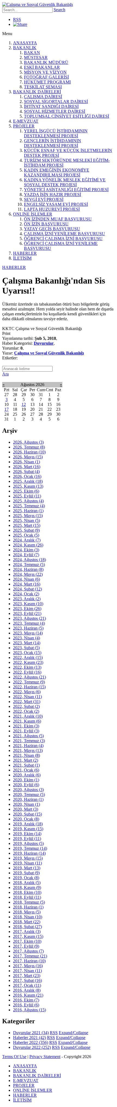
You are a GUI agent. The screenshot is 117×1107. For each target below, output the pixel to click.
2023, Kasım (28, 603)
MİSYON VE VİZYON (45, 72)
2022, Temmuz (29, 682)
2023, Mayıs (28, 633)
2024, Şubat (27, 589)
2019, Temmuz (30, 848)
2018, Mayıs (27, 912)
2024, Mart (26, 584)
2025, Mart (26, 525)
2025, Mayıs (28, 515)
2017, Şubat (27, 980)
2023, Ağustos (29, 618)
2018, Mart (26, 921)
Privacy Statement (44, 1056)
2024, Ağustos (29, 559)
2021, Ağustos (28, 735)
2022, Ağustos (29, 677)
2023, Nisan (26, 638)
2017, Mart (26, 975)
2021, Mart (25, 760)
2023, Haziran (28, 628)
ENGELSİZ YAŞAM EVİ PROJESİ (56, 204)
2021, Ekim (26, 726)
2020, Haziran (28, 799)
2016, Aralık (27, 990)
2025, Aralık (28, 481)
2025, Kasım (28, 486)
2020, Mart (25, 809)
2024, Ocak (26, 594)
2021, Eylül (26, 731)
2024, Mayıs (28, 574)
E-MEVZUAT (25, 121)
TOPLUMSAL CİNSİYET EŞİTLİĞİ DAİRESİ (66, 116)
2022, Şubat (26, 706)
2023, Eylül (27, 613)
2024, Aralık (27, 540)
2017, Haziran (29, 961)
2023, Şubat (26, 647)
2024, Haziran (28, 569)
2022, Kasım (28, 662)
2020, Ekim (26, 780)
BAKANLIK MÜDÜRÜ (46, 62)
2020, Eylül (26, 784)
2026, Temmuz (29, 447)
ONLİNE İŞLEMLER (32, 214)
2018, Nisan (27, 917)
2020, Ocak (26, 819)
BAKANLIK (24, 47)
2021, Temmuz (29, 740)
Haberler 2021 (29, 1037)
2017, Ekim (27, 941)
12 (23, 404)
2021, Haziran (28, 745)
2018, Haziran (28, 907)
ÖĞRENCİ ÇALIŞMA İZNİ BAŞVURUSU (63, 238)
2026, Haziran (29, 452)
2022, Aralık (28, 657)
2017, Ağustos (28, 951)
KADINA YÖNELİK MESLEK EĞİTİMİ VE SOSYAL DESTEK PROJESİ (65, 182)
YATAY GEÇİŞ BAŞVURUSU (52, 228)
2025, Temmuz (29, 505)
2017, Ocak (27, 985)
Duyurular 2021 (31, 1032)
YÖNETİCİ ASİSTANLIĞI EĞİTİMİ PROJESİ (66, 189)
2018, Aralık (27, 882)
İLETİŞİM (22, 258)
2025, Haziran (28, 510)
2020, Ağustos (28, 789)
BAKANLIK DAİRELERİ (37, 91)
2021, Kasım (27, 721)
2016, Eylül (26, 1005)
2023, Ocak (27, 652)
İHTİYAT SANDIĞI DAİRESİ (51, 106)
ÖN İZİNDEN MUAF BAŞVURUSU (58, 219)
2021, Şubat (26, 765)
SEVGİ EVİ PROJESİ (43, 199)
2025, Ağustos (28, 501)
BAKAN (32, 52)
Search (59, 9)
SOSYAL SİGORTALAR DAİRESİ (56, 101)
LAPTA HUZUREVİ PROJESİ (52, 209)
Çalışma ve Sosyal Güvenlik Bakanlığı (49, 353)
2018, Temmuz (29, 902)
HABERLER (25, 253)
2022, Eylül (27, 672)
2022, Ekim (27, 667)
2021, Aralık (28, 716)
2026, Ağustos (28, 442)
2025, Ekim (26, 491)
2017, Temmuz (30, 956)
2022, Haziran (29, 687)
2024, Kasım (28, 545)
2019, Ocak (26, 877)
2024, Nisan (26, 579)
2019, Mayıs (28, 858)
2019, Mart (26, 868)
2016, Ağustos (29, 1010)
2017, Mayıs (28, 965)
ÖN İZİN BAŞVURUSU (46, 224)
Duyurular (44, 343)
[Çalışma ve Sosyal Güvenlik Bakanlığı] (37, 4)
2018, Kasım (27, 887)
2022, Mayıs (27, 691)
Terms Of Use (14, 1056)
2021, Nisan (26, 755)
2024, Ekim (26, 550)
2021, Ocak (26, 770)
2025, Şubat (26, 530)
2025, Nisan (26, 520)
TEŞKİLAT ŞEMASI (43, 87)
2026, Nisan (26, 461)
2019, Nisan (27, 863)
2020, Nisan (26, 804)
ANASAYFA (25, 43)
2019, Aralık (28, 824)
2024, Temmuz (29, 564)
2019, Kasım (28, 828)
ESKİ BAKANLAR (42, 67)
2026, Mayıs (28, 457)
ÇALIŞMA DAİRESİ (43, 96)
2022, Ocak (26, 711)
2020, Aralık (27, 775)
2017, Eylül (26, 946)
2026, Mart (26, 466)
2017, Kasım (28, 936)
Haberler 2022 (30, 1042)
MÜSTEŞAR (36, 57)
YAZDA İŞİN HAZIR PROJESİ (52, 194)
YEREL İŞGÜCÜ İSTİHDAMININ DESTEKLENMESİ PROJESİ (56, 133)
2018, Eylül (27, 897)
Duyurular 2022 (32, 1047)
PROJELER (24, 126)
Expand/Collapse (73, 1032)
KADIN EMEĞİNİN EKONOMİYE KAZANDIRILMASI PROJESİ (56, 172)
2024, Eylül (26, 554)
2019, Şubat (26, 872)
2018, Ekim (27, 892)
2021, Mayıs (28, 750)
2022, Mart (26, 701)
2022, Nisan (27, 696)
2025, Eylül (27, 496)
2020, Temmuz (29, 794)
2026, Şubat (26, 471)
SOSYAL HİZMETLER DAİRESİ (54, 111)
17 (6, 409)
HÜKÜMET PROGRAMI (47, 82)
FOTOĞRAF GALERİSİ (46, 77)
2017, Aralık (27, 931)
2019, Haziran (29, 853)
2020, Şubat (27, 814)
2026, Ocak (27, 476)
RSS (17, 19)
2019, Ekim (27, 833)
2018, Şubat (27, 926)
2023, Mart (26, 642)
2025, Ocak (26, 535)
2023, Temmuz (29, 623)
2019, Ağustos (28, 843)
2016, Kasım (28, 995)
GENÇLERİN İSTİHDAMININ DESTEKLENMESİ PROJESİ (52, 143)
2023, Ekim (27, 608)
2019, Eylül (27, 838)
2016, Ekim (26, 1000)
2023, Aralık (27, 598)
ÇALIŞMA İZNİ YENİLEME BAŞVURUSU (64, 233)
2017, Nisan (27, 970)
